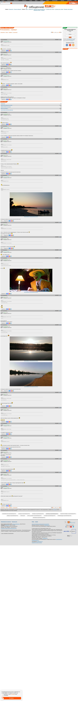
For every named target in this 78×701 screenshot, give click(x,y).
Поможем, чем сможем (68, 9)
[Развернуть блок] (63, 49)
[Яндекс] (70, 45)
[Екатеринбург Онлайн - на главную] (50, 8)
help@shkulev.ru (47, 525)
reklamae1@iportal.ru (16, 524)
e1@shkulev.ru (45, 538)
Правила (10, 32)
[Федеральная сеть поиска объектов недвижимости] (69, 536)
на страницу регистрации (71, 39)
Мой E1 (64, 27)
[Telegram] (10, 50)
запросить (71, 40)
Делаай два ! (3, 103)
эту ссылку (55, 509)
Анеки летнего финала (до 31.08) (6, 105)
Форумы (2, 27)
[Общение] (26, 8)
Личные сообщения (17, 9)
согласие (13, 694)
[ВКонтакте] (6, 50)
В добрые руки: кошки (50, 9)
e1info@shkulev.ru (59, 539)
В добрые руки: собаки (59, 9)
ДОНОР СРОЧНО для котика (6, 106)
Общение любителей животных (39, 9)
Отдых (6, 27)
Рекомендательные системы (37, 542)
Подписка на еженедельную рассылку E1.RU (9, 528)
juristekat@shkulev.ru (35, 540)
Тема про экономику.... (4, 108)
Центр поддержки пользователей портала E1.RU (40, 524)
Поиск (7, 32)
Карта (27, 9)
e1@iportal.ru (7, 525)
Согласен (11, 698)
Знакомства (11, 9)
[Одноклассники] (9, 50)
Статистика (15, 32)
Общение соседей (37, 10)
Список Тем (3, 32)
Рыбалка (42, 10)
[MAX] (8, 50)
